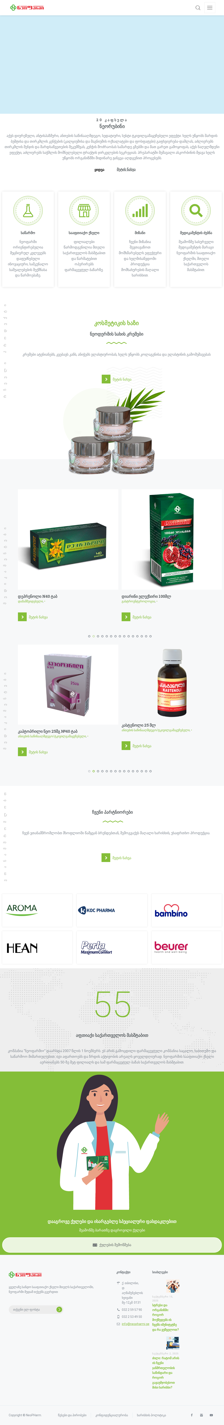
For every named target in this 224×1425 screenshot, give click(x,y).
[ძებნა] (198, 7)
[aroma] (22, 930)
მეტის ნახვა (38, 617)
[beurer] (171, 967)
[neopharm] (27, 7)
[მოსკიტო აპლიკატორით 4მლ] (172, 695)
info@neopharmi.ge (135, 1344)
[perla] (96, 967)
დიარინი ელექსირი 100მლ (146, 596)
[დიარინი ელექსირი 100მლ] (172, 539)
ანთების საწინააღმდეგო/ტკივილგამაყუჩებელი (52, 730)
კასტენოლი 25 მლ (35, 725)
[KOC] (96, 930)
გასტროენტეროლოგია (138, 601)
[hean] (22, 967)
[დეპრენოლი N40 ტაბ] (68, 539)
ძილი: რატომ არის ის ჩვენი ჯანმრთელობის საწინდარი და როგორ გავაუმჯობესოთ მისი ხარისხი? (165, 1392)
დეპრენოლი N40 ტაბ (37, 596)
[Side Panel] (209, 7)
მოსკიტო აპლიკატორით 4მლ (149, 751)
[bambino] (171, 930)
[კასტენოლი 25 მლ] (68, 682)
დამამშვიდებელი (30, 601)
